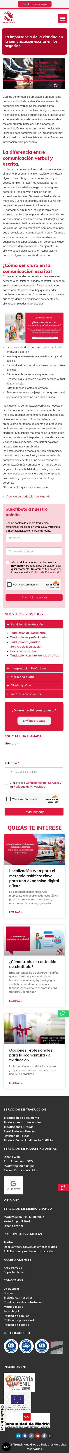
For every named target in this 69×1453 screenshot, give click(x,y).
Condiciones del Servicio (43, 782)
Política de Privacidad (45, 572)
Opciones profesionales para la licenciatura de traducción (30, 1055)
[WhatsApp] (63, 1013)
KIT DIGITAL (12, 1200)
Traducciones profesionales (29, 637)
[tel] (63, 1187)
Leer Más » (15, 912)
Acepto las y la (35, 784)
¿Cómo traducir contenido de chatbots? (32, 964)
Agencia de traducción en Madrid (27, 496)
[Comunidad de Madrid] (27, 1420)
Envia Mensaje (34, 812)
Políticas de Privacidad (29, 786)
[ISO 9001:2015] (26, 1347)
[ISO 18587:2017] (42, 1347)
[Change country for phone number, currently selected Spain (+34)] (9, 771)
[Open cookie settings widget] (6, 1446)
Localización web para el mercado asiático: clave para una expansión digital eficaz (34, 878)
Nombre (12, 743)
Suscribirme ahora (34, 597)
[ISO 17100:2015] (11, 1347)
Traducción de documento (28, 633)
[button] (62, 18)
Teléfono (12, 763)
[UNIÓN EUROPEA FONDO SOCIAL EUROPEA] (17, 1402)
